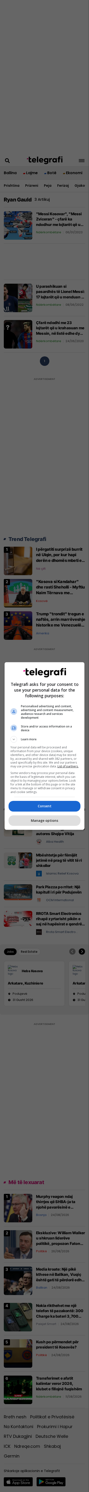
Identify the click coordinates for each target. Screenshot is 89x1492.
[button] (44, 739)
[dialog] (45, 746)
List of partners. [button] (68, 766)
